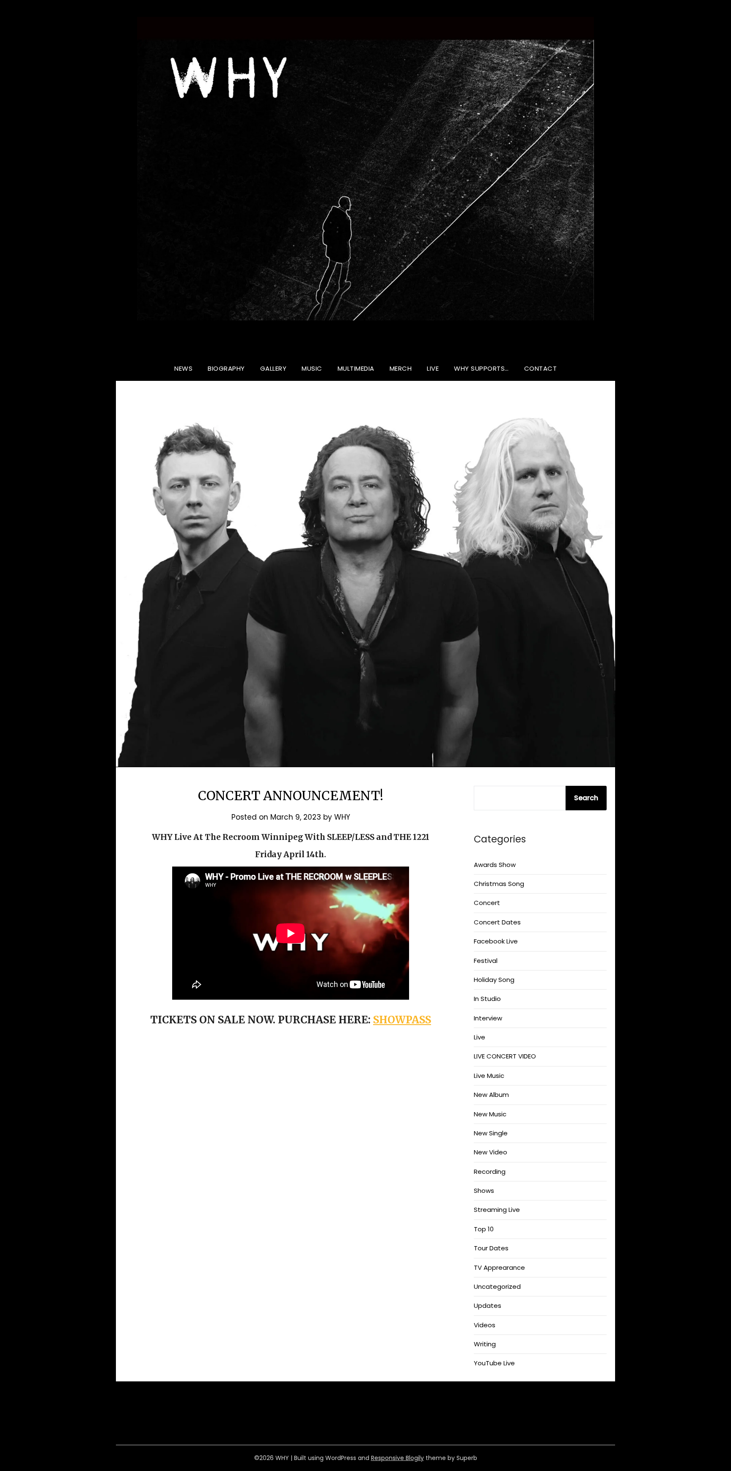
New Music (490, 1114)
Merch (401, 368)
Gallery (273, 368)
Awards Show (495, 864)
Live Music (489, 1075)
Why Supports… (481, 368)
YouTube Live (494, 1363)
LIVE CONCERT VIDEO (505, 1056)
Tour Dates (491, 1248)
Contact (540, 368)
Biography (226, 368)
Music (312, 368)
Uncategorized (497, 1286)
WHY (365, 344)
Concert (487, 902)
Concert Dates (497, 922)
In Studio (487, 998)
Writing (485, 1344)
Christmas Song (499, 883)
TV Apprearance (499, 1267)
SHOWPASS (402, 1019)
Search (586, 798)
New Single (491, 1133)
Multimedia (356, 368)
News (183, 368)
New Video (490, 1152)
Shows (484, 1190)
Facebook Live (496, 941)
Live (433, 368)
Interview (488, 1018)
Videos (484, 1325)
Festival (485, 960)
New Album (491, 1094)
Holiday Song (494, 979)
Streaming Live (497, 1209)
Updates (487, 1305)
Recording (490, 1171)
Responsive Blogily (397, 1458)
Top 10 (484, 1229)
